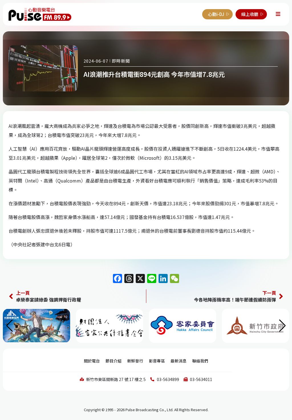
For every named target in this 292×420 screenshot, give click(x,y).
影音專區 (157, 361)
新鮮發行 (135, 361)
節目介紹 (113, 361)
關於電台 (92, 361)
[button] (282, 325)
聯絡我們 (200, 361)
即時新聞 (121, 61)
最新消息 (178, 361)
